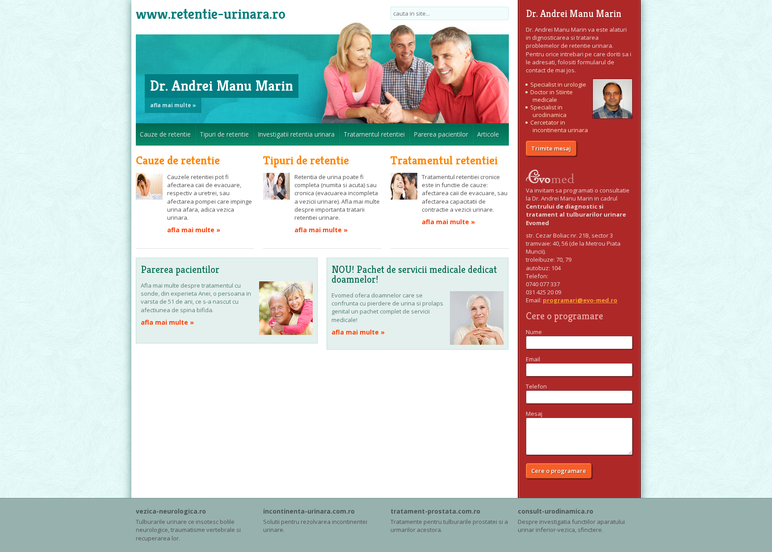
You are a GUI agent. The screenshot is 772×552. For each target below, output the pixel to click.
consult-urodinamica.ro (555, 511)
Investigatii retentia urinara (296, 134)
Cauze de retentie (165, 134)
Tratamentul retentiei (374, 134)
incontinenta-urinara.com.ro (309, 511)
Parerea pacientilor (441, 134)
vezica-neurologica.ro (171, 511)
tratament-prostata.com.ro (435, 511)
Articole (488, 134)
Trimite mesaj (551, 148)
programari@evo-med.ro (580, 300)
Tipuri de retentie (224, 134)
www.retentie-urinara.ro (210, 14)
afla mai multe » (173, 105)
